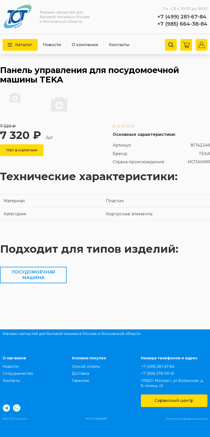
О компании (85, 44)
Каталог (23, 44)
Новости (52, 44)
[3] (123, 126)
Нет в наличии (21, 150)
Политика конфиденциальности (186, 418)
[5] (132, 126)
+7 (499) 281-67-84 (181, 17)
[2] (119, 126)
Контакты (119, 44)
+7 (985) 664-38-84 (182, 24)
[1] (114, 126)
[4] (128, 126)
